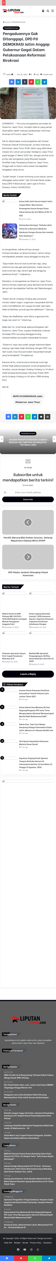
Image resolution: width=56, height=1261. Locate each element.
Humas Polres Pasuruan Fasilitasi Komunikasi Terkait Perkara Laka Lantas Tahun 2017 (34, 693)
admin (8, 74)
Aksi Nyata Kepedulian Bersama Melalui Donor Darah (33, 743)
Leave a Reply (28, 674)
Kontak (25, 1243)
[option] (28, 439)
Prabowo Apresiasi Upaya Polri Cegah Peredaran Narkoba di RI (14, 656)
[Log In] (43, 12)
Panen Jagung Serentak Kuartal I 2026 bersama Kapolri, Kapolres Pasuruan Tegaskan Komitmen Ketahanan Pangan (41, 618)
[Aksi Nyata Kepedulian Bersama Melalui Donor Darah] (9, 747)
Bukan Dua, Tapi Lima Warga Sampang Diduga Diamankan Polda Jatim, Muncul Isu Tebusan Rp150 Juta (36, 727)
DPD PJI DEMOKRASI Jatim (28, 396)
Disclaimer (47, 1243)
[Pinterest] (31, 82)
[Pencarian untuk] (47, 12)
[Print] (47, 416)
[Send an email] (12, 74)
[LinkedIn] (18, 82)
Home (7, 22)
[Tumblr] (24, 82)
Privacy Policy (35, 1243)
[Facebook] (11, 82)
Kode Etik (8, 1243)
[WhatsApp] (38, 82)
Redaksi (17, 1243)
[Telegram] (44, 82)
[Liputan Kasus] (13, 11)
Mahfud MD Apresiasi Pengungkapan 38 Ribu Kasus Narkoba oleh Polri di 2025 (41, 657)
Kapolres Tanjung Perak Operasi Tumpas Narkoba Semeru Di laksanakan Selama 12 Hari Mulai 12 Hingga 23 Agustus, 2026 (35, 763)
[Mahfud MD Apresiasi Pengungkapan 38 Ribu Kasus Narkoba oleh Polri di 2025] (41, 641)
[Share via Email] (41, 416)
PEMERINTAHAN (18, 22)
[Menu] (52, 12)
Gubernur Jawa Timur (28, 402)
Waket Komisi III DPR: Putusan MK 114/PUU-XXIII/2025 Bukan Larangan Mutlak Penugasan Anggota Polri (14, 618)
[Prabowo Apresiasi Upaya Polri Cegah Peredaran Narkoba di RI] (14, 641)
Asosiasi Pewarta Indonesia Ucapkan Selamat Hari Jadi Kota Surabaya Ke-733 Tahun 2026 (28, 442)
